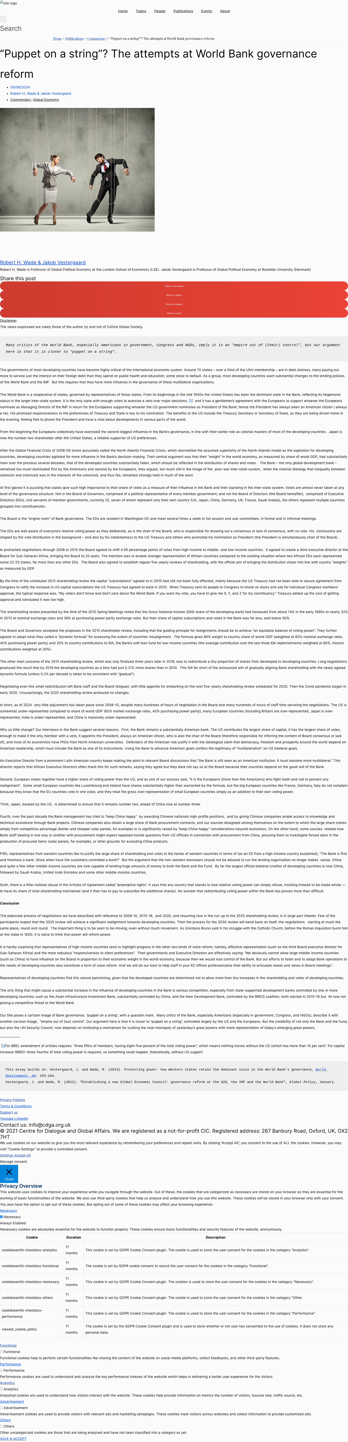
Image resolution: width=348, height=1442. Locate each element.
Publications (183, 11)
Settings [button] (6, 1155)
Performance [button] (10, 1364)
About (225, 11)
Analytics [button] (7, 1383)
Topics (141, 11)
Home (123, 11)
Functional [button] (8, 1346)
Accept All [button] (22, 1155)
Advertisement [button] (12, 1402)
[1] (191, 401)
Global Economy (46, 100)
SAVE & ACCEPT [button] (13, 1439)
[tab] (174, 321)
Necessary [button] (8, 1211)
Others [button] (5, 1420)
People (159, 11)
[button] (12, 1100)
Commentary (96, 38)
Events (206, 11)
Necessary (12, 1217)
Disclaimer (8, 321)
